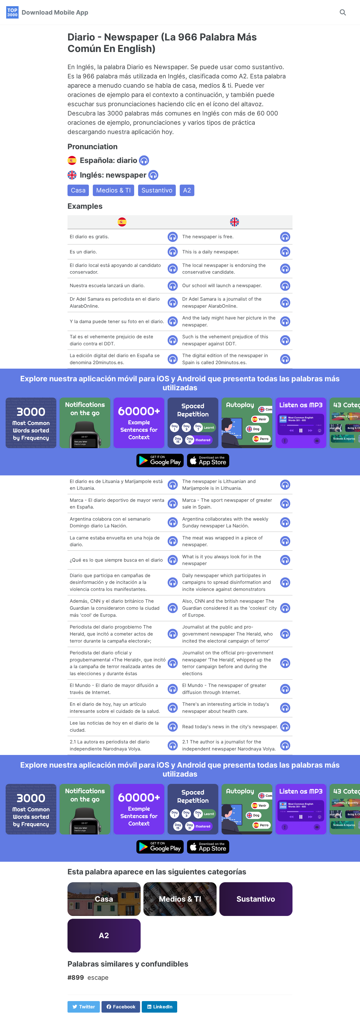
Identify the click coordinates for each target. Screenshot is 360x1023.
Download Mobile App (55, 12)
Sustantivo (156, 190)
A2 (187, 190)
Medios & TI (113, 190)
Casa (78, 190)
